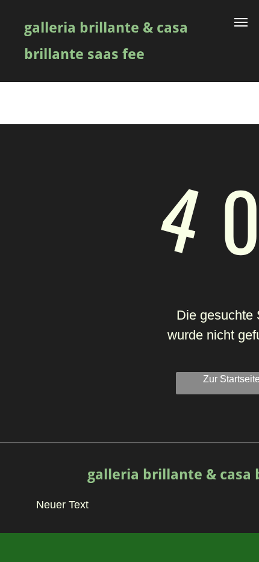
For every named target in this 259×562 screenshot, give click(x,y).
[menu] (241, 22)
